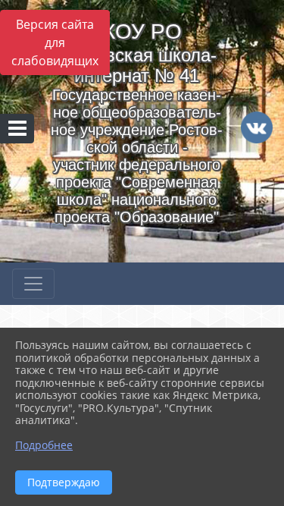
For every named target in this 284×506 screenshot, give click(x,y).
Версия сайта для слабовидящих (54, 42)
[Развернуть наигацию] (33, 284)
